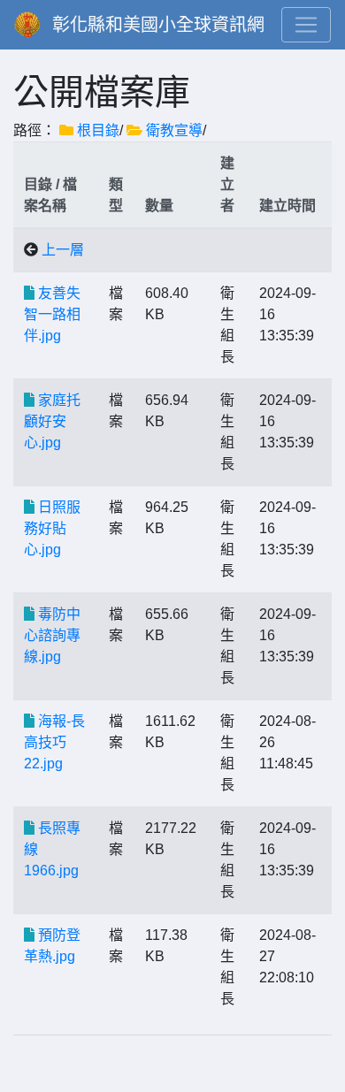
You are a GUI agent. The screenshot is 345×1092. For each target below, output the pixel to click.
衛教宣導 (174, 130)
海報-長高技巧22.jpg (54, 742)
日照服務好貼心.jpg (52, 528)
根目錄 (98, 130)
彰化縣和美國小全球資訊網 (158, 24)
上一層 (63, 249)
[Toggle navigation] (306, 24)
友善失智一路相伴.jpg (52, 314)
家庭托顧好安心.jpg (52, 421)
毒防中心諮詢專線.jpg (52, 635)
